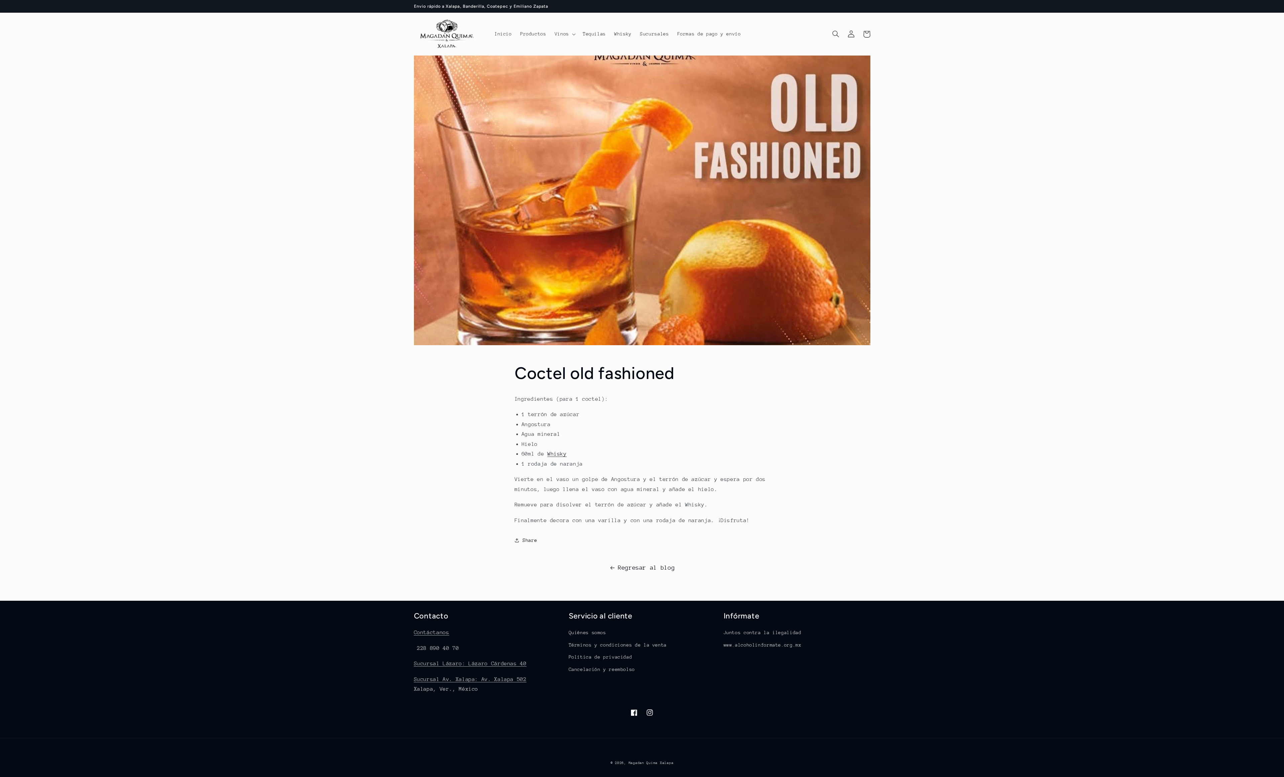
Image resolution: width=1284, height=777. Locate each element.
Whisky (557, 454)
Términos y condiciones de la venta (618, 645)
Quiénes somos (587, 632)
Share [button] (530, 540)
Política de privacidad (600, 657)
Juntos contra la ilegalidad (762, 632)
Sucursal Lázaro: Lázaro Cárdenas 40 (470, 664)
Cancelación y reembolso (602, 669)
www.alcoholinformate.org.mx (762, 645)
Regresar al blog (646, 567)
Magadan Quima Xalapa (651, 763)
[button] (564, 34)
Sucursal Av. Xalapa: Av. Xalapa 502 (470, 679)
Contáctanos (431, 632)
